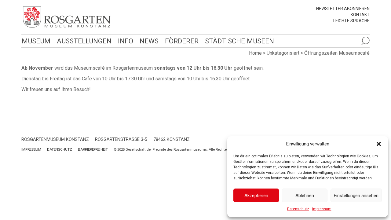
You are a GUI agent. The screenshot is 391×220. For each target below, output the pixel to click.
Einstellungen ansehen (356, 195)
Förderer (182, 41)
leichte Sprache (351, 20)
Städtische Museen (239, 41)
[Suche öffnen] (365, 41)
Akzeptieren (256, 195)
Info (125, 41)
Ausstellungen (84, 41)
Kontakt (360, 14)
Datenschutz (298, 209)
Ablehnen (304, 195)
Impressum (321, 209)
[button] (379, 144)
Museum (36, 41)
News (149, 41)
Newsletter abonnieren (343, 8)
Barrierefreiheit (93, 149)
